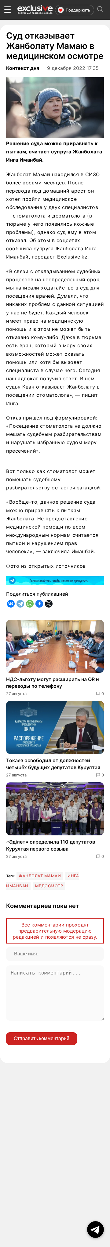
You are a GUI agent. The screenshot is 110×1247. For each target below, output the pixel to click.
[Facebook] (39, 604)
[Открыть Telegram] (95, 1229)
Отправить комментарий (41, 1038)
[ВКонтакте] (11, 604)
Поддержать (78, 10)
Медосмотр (49, 885)
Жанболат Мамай (40, 875)
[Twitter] (49, 604)
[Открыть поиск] (100, 10)
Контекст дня (22, 68)
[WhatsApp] (30, 604)
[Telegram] (20, 604)
